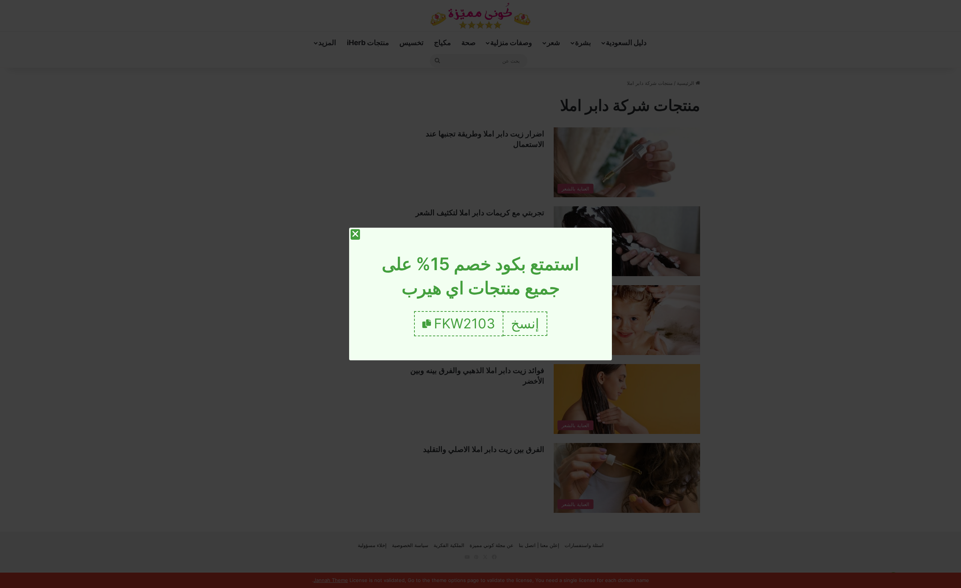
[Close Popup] (355, 234)
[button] (525, 323)
